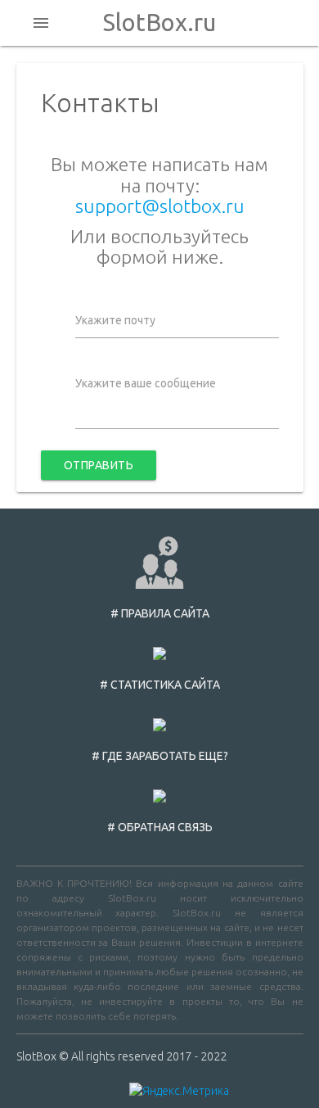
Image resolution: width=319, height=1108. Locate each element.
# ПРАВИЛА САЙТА (159, 613)
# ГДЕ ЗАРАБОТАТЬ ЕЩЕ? (160, 755)
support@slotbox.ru (160, 206)
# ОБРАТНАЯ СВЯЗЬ (160, 827)
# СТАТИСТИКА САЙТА (160, 684)
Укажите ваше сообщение (145, 383)
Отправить (99, 465)
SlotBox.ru (159, 22)
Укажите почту (115, 320)
